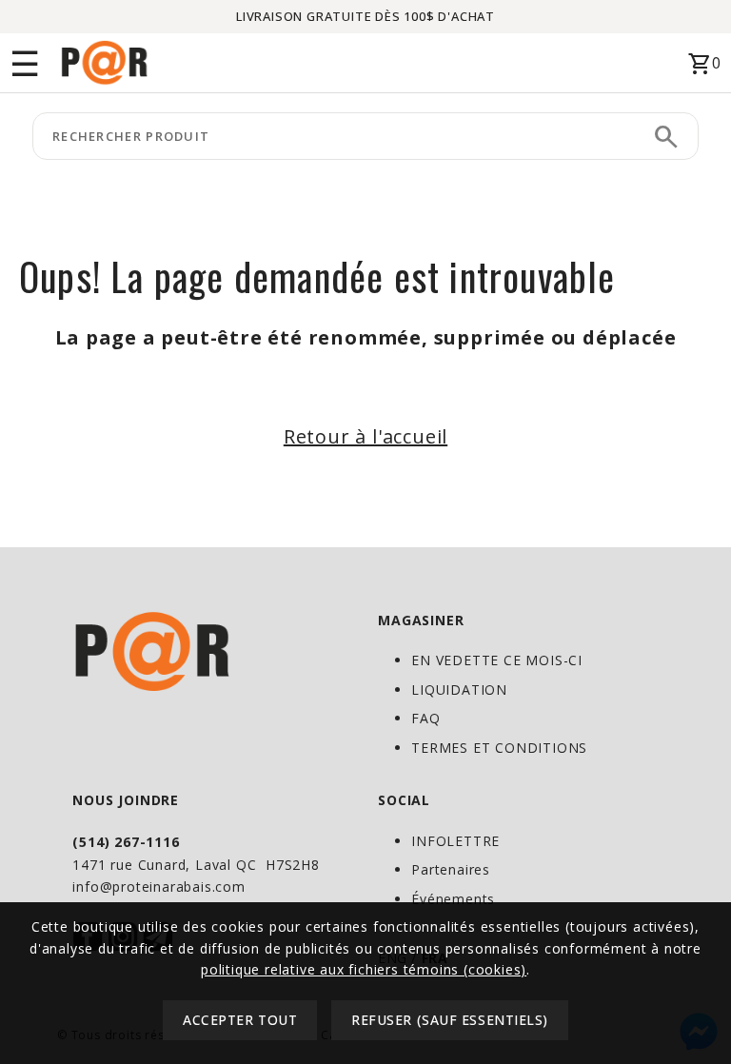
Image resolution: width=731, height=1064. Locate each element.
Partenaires (450, 869)
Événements (453, 899)
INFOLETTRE (455, 841)
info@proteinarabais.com (158, 886)
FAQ (425, 718)
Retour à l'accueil (365, 436)
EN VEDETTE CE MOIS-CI (497, 660)
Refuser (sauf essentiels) (449, 1020)
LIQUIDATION (459, 689)
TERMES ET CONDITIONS (499, 748)
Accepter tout (240, 1020)
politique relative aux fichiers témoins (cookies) (363, 969)
